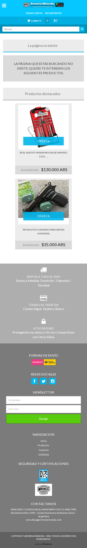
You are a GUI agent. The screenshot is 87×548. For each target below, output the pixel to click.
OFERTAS (43, 454)
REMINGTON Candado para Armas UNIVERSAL (43, 231)
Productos (43, 445)
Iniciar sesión (53, 13)
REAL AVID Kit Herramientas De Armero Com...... (43, 154)
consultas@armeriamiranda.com (44, 519)
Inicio (44, 440)
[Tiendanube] (43, 544)
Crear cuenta (34, 13)
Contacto (44, 449)
